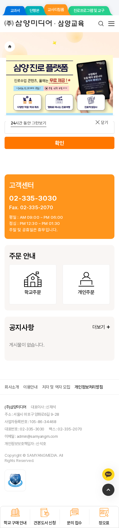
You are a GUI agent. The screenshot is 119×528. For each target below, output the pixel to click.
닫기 (104, 122)
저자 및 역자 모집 (56, 387)
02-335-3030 (33, 198)
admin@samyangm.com (37, 436)
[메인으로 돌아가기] (10, 46)
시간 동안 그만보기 (28, 123)
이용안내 (30, 387)
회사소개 (12, 387)
